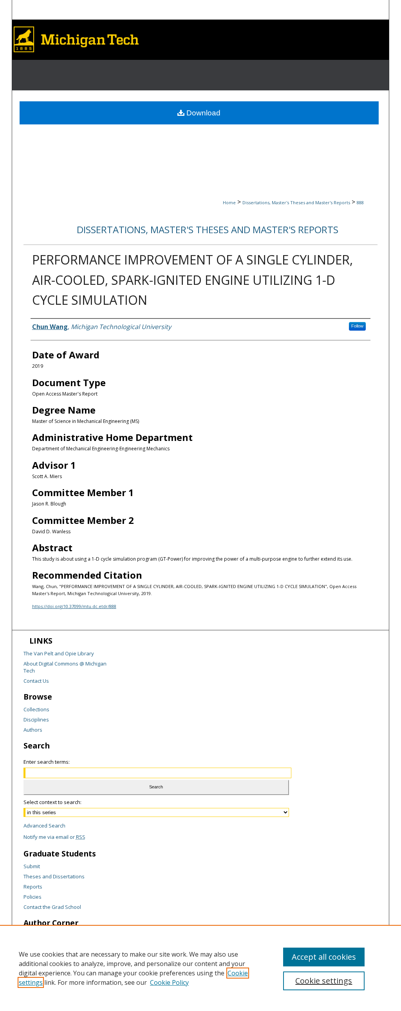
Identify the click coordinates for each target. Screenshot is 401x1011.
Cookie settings (323, 980)
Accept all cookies (324, 957)
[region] (200, 968)
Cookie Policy (169, 982)
